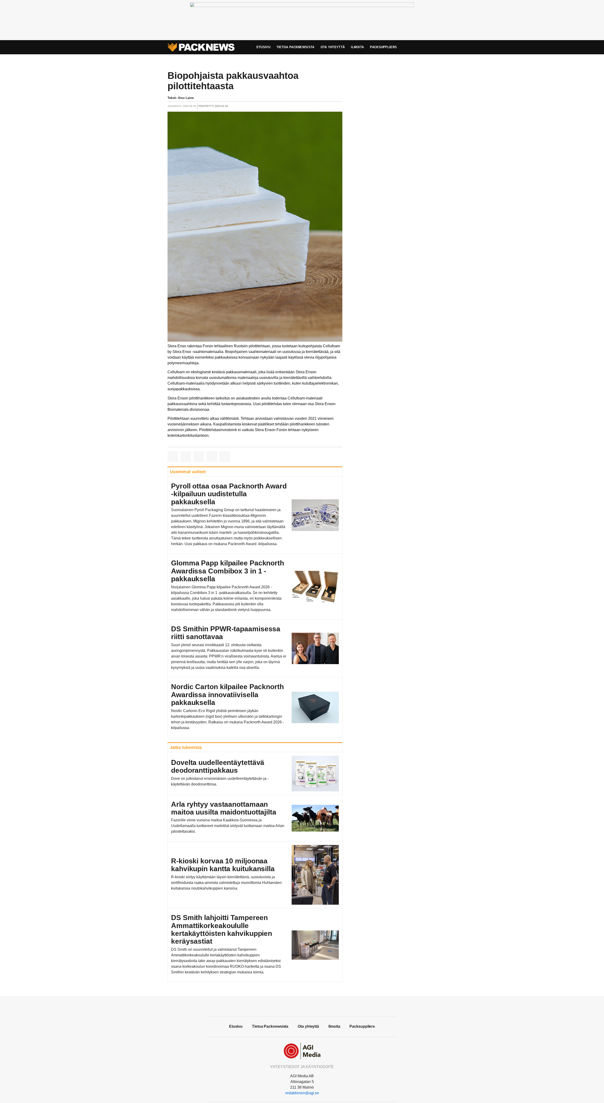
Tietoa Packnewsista (296, 47)
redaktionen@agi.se (302, 1093)
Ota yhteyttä (333, 47)
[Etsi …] (426, 47)
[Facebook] (302, 1005)
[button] (173, 456)
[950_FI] (302, 6)
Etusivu (263, 47)
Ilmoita (357, 47)
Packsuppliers (383, 47)
